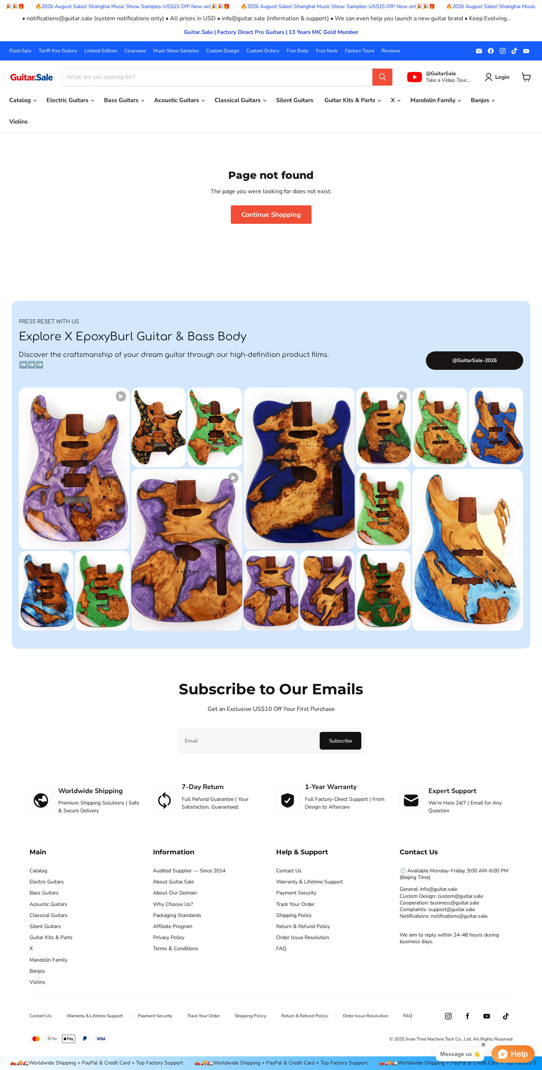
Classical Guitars (238, 100)
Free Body (297, 51)
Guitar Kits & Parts (350, 100)
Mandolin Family (433, 100)
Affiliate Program (172, 926)
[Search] (382, 77)
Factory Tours (359, 51)
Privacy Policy (168, 937)
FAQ (281, 948)
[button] (499, 77)
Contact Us (289, 871)
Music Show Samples (176, 51)
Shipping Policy (294, 915)
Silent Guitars (294, 100)
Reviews (391, 51)
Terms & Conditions (175, 948)
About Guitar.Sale (173, 882)
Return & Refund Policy (303, 926)
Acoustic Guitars (177, 100)
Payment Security (296, 893)
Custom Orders (262, 51)
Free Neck (327, 51)
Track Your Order (295, 904)
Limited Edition (100, 51)
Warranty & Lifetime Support (309, 882)
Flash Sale (20, 51)
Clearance (135, 51)
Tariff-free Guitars (58, 51)
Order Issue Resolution (302, 937)
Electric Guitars (68, 100)
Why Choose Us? (173, 904)
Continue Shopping (271, 214)
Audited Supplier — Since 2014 (189, 871)
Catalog (20, 100)
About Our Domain (175, 893)
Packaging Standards (177, 915)
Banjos (481, 100)
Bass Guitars (122, 100)
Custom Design (222, 51)
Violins (18, 122)
